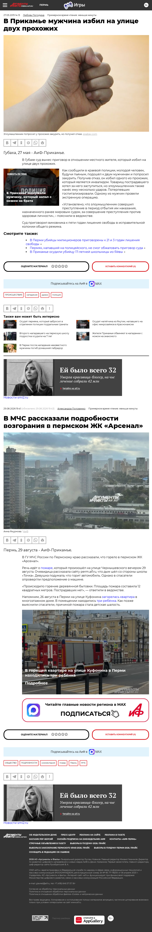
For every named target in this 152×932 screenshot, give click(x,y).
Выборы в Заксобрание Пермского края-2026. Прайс (59, 848)
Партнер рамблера (61, 918)
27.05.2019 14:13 (12, 15)
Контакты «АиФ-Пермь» (123, 839)
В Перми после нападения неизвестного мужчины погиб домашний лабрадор (43, 347)
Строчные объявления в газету (47, 843)
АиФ (25, 531)
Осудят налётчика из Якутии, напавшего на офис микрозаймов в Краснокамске (117, 323)
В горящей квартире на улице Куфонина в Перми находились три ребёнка (75, 672)
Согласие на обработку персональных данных (52, 889)
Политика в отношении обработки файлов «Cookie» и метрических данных (66, 894)
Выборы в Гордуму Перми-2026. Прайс (116, 848)
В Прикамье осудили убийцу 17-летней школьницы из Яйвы (76, 252)
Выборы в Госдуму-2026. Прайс (88, 843)
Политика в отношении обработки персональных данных (57, 891)
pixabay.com (90, 134)
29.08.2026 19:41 (12, 408)
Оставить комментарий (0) (120, 266)
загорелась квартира (118, 597)
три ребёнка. (106, 601)
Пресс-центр (68, 835)
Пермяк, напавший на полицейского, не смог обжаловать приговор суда (86, 248)
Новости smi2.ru (16, 397)
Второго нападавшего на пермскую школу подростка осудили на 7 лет (44, 335)
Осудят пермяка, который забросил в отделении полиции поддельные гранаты (43, 323)
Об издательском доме (43, 835)
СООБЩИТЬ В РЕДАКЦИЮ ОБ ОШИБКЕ (49, 852)
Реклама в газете (115, 835)
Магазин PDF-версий (41, 839)
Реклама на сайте (90, 835)
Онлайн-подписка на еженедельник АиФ (81, 839)
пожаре (47, 568)
